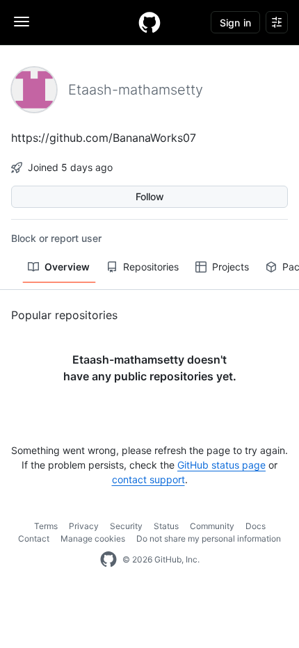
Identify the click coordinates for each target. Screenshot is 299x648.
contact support (148, 479)
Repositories (151, 267)
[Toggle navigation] (21, 21)
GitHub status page (221, 465)
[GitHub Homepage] (108, 560)
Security (126, 526)
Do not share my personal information (208, 538)
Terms (46, 526)
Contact (33, 538)
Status (166, 526)
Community (212, 526)
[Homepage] (149, 22)
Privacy (84, 526)
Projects (230, 267)
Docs (255, 526)
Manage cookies (92, 538)
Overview (67, 267)
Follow (150, 196)
